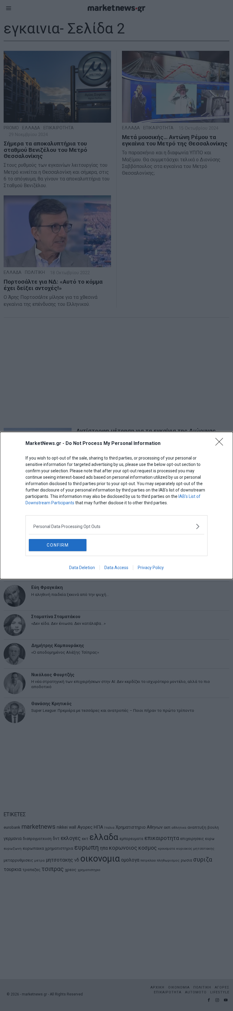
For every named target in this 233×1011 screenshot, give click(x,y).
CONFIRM (58, 545)
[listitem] (116, 526)
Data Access (116, 567)
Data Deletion (82, 567)
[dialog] (116, 505)
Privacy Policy (151, 567)
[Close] (221, 444)
